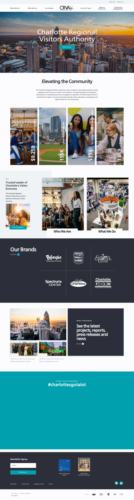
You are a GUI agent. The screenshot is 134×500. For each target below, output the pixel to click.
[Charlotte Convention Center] (103, 258)
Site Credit (14, 495)
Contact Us (120, 2)
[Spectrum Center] (53, 283)
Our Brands (49, 8)
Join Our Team (86, 8)
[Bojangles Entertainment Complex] (53, 258)
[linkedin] (121, 483)
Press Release (14, 354)
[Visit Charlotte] (78, 283)
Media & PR (112, 2)
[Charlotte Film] (103, 283)
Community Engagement (118, 8)
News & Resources (102, 8)
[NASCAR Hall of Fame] (78, 258)
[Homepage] (67, 8)
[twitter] (116, 483)
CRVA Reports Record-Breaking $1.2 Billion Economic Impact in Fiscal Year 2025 (33, 327)
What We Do (15, 8)
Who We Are (32, 8)
